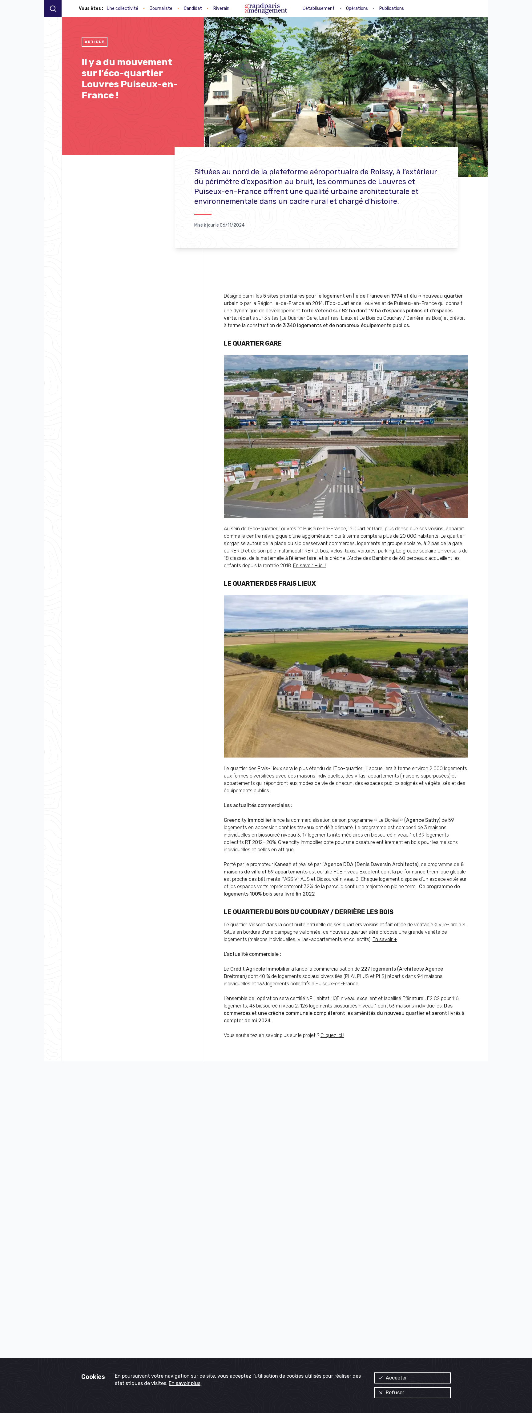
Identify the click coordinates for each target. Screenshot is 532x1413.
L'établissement (319, 8)
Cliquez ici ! (332, 1035)
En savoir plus (184, 1383)
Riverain (221, 8)
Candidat (193, 8)
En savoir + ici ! (309, 565)
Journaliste (161, 8)
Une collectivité (122, 8)
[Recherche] (53, 8)
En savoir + (385, 939)
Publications (391, 8)
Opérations (357, 8)
